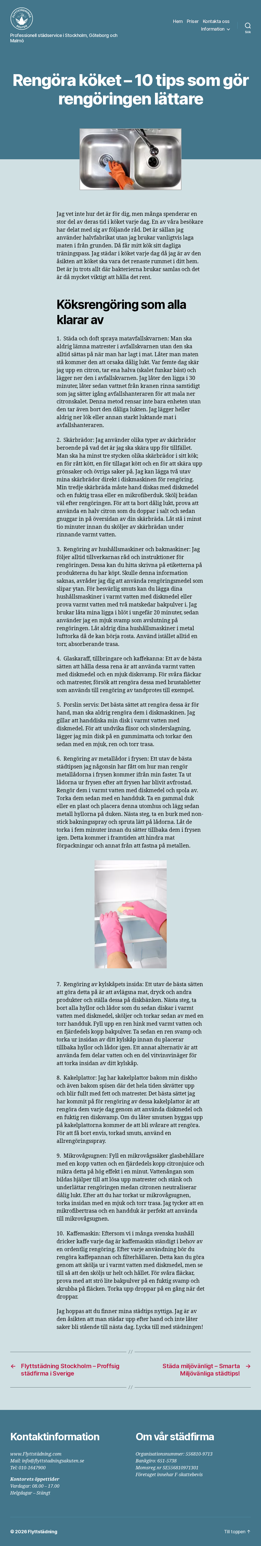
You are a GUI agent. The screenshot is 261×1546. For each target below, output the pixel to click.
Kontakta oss (216, 21)
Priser (193, 21)
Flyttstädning (42, 1531)
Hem (178, 21)
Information (213, 29)
